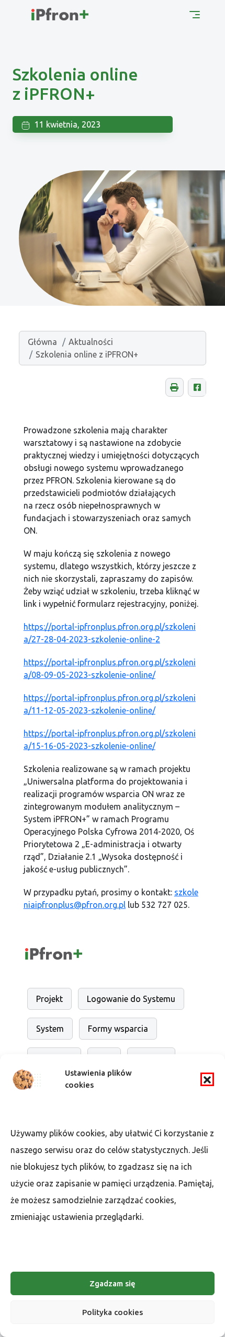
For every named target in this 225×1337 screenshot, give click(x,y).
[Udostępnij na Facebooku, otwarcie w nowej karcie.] (197, 387)
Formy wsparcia (118, 1028)
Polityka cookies (112, 1312)
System (50, 1028)
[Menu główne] (194, 13)
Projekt (49, 999)
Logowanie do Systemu (131, 999)
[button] (207, 1079)
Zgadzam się (112, 1283)
